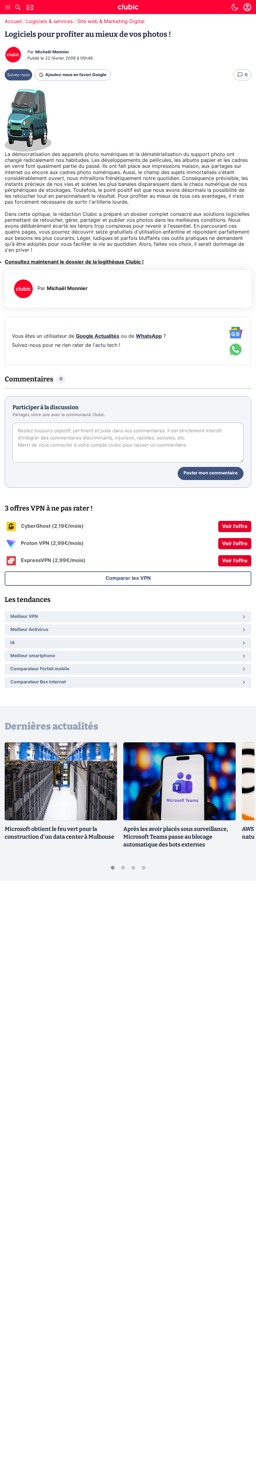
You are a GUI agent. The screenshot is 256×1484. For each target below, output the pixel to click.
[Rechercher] (18, 8)
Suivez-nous (18, 75)
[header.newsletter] (30, 8)
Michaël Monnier (52, 52)
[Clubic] (128, 8)
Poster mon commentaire (211, 473)
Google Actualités (97, 336)
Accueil (13, 21)
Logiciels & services (49, 21)
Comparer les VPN (128, 578)
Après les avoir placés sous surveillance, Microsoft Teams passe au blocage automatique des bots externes (175, 837)
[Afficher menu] (8, 7)
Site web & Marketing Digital (111, 21)
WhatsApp (149, 336)
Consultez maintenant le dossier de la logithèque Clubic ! (74, 261)
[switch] (235, 7)
